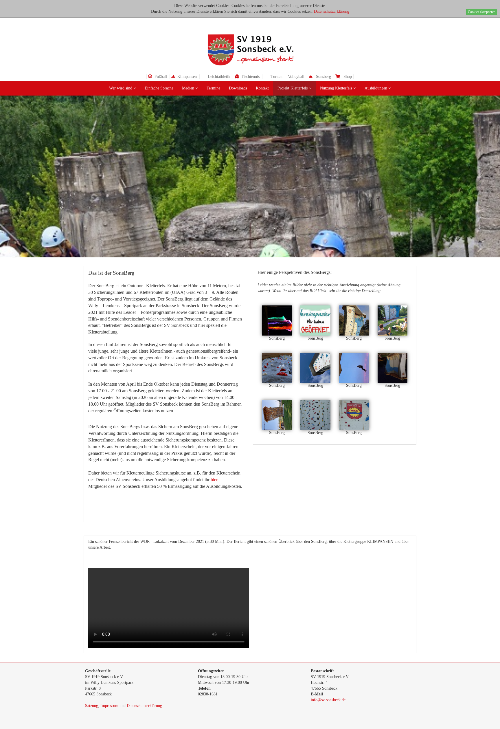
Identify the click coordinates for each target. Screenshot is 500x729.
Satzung (91, 706)
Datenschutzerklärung (331, 11)
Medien (188, 88)
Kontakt (262, 88)
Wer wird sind (121, 88)
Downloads (238, 88)
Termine (213, 88)
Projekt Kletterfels (293, 88)
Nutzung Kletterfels (336, 88)
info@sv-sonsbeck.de (328, 700)
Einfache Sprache (159, 88)
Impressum (109, 706)
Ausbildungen (376, 88)
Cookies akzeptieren (481, 12)
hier (214, 479)
